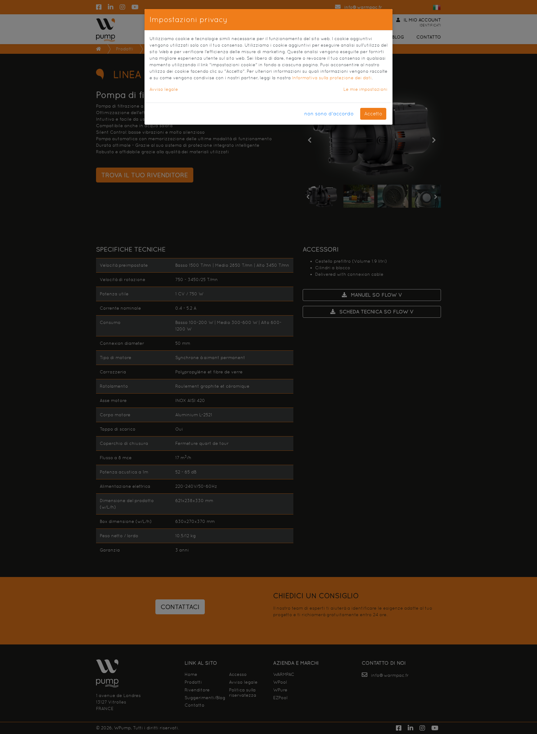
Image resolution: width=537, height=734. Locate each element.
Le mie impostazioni (365, 89)
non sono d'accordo (329, 114)
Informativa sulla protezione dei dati (332, 77)
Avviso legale (163, 89)
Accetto (373, 114)
